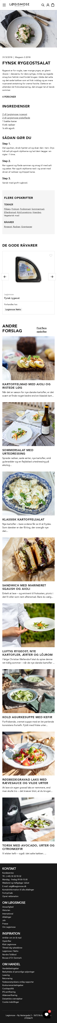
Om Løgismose (8, 927)
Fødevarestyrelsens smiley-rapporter (18, 982)
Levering (6, 975)
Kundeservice (8, 873)
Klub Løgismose (9, 944)
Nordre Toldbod (9, 954)
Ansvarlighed (7, 907)
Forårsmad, (25, 209)
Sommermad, (38, 209)
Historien (6, 910)
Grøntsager (26, 226)
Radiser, (17, 226)
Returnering (7, 978)
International (7, 914)
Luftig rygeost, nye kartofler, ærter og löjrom (27, 653)
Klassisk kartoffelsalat (23, 519)
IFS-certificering (8, 992)
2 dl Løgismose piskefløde (16, 117)
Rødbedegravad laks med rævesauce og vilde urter (25, 781)
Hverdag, (37, 212)
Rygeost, (8, 226)
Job (4, 920)
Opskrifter (6, 941)
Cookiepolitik (8, 989)
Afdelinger (6, 917)
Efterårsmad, (10, 212)
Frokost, (15, 209)
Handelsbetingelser (10, 968)
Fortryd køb (7, 893)
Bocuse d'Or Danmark (12, 958)
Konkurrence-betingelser (12, 985)
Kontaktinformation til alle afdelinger (18, 890)
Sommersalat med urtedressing (17, 451)
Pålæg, (7, 209)
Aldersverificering (9, 995)
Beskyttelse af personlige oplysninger (18, 972)
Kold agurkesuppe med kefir (27, 717)
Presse (5, 924)
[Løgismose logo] (19, 5)
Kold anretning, (24, 212)
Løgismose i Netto (10, 951)
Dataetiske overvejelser (12, 999)
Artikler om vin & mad (11, 938)
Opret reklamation (10, 896)
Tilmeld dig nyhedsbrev (12, 948)
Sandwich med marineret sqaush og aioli (24, 587)
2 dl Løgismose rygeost (14, 114)
